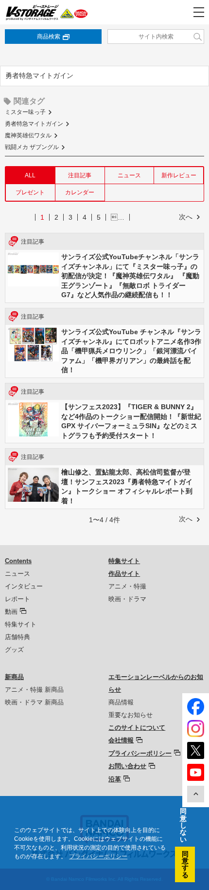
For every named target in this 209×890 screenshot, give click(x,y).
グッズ (14, 649)
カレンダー (79, 192)
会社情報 (121, 740)
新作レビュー (178, 175)
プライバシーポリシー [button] (98, 856)
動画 (11, 611)
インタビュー (24, 586)
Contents (18, 561)
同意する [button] (185, 864)
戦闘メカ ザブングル (32, 147)
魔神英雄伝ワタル (28, 135)
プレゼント (30, 192)
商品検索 (48, 36)
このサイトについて (136, 727)
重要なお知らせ (130, 715)
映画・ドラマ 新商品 (34, 702)
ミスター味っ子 (25, 112)
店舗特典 (17, 637)
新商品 (14, 677)
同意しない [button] (183, 825)
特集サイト (20, 624)
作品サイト (124, 573)
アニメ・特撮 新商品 (34, 689)
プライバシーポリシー (140, 753)
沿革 (114, 779)
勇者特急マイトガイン (34, 123)
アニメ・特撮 (127, 586)
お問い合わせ (127, 766)
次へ (185, 217)
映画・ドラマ (127, 599)
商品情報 (121, 702)
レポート (17, 599)
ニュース (129, 175)
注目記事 (79, 175)
